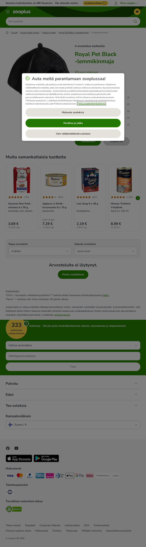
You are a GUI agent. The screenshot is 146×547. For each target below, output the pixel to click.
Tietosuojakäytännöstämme (91, 103)
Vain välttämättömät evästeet (73, 133)
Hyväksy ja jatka (73, 123)
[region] (73, 107)
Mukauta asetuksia (73, 112)
